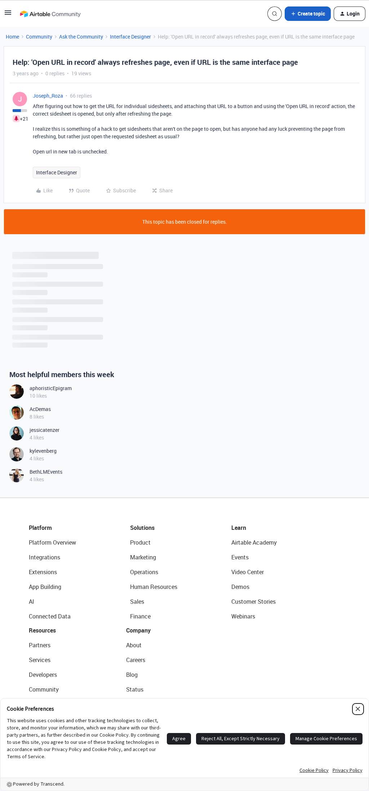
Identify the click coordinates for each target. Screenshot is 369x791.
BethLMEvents (46, 471)
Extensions (43, 572)
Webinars (243, 616)
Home (12, 36)
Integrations (44, 557)
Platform (40, 528)
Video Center (247, 572)
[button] (8, 15)
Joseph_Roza (48, 95)
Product (140, 542)
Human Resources (153, 587)
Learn (238, 528)
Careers (135, 660)
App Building (45, 587)
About (134, 645)
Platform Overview (52, 542)
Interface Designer (130, 36)
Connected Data (50, 616)
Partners (39, 645)
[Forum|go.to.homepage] (50, 13)
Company (138, 630)
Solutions (142, 528)
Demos (240, 587)
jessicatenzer (44, 429)
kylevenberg (43, 450)
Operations (144, 572)
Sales (137, 601)
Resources (42, 630)
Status (134, 689)
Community (39, 36)
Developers (43, 675)
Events (240, 557)
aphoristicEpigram (51, 388)
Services (39, 660)
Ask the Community (81, 36)
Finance (140, 616)
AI (31, 601)
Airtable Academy (254, 542)
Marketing (143, 557)
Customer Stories (253, 601)
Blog (132, 675)
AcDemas (40, 409)
